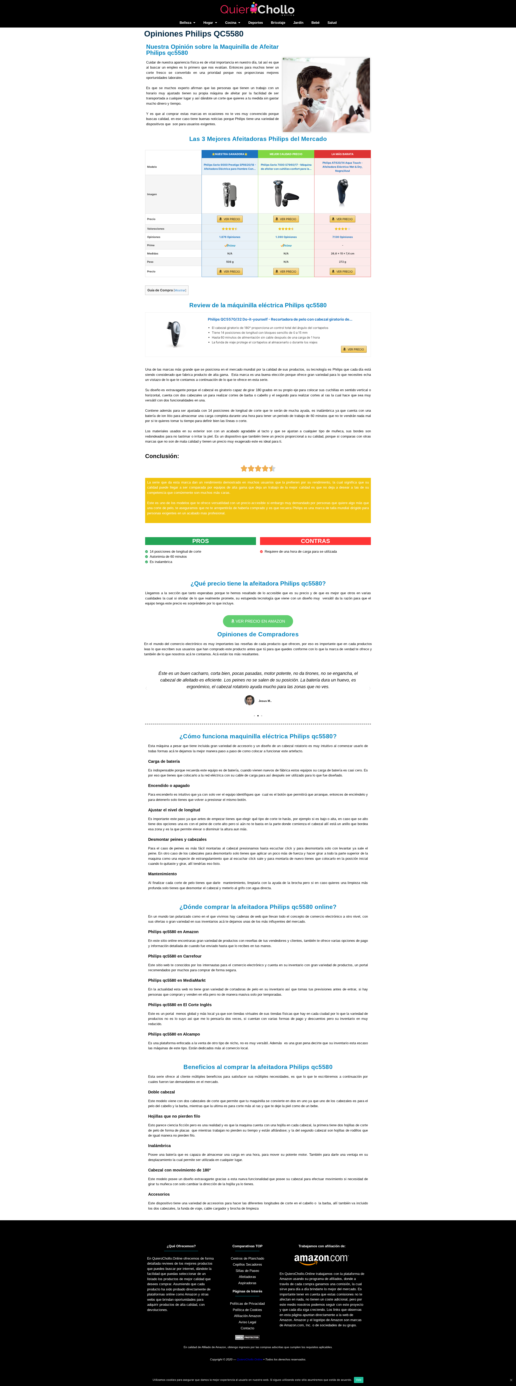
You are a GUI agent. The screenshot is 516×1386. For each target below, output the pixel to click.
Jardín (298, 23)
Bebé (315, 23)
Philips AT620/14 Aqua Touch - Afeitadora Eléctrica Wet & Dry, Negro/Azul (342, 166)
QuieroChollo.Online (250, 1359)
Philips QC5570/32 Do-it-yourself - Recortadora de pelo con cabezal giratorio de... (280, 319)
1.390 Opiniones (286, 237)
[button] (258, 621)
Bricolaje (278, 23)
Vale (358, 1379)
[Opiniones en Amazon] (230, 228)
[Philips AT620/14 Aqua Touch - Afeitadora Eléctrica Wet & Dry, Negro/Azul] (342, 194)
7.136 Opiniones (342, 237)
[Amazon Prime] (229, 245)
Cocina (230, 23)
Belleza (185, 23)
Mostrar (180, 290)
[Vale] (511, 1380)
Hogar (208, 23)
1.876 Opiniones (229, 237)
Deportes (255, 23)
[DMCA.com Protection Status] (247, 1339)
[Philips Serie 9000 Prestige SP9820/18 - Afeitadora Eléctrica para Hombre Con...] (230, 194)
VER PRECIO (232, 219)
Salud (332, 23)
